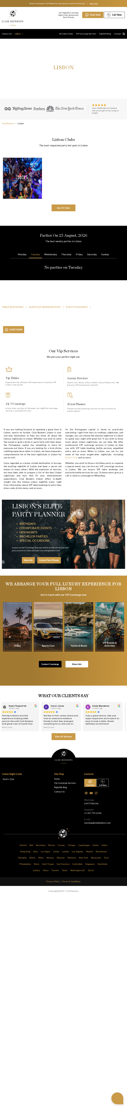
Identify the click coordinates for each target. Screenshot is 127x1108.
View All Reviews (63, 736)
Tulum (65, 870)
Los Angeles (77, 851)
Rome (36, 864)
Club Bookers (8, 123)
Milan (41, 857)
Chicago (71, 845)
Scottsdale (77, 864)
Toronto (55, 870)
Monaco (50, 857)
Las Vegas (45, 851)
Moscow (61, 857)
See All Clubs (63, 208)
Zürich (91, 870)
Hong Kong (25, 851)
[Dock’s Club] (22, 178)
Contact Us (59, 792)
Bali (31, 845)
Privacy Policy (53, 881)
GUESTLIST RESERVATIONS (45, 306)
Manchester (101, 851)
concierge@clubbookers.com (97, 823)
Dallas (96, 845)
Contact (117, 34)
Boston (51, 845)
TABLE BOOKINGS (12, 306)
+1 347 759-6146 (93, 813)
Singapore (90, 864)
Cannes (61, 845)
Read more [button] (25, 727)
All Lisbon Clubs (66, 34)
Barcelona (41, 845)
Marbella (22, 857)
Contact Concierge (50, 664)
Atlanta (23, 845)
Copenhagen (84, 845)
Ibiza (35, 851)
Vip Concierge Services (65, 783)
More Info (28, 560)
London (65, 851)
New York (83, 857)
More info (94, 3)
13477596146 (91, 803)
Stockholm (102, 864)
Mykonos (72, 857)
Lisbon (18, 34)
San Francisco (63, 864)
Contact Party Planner (49, 560)
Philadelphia (25, 864)
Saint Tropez (48, 864)
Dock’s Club (71, 457)
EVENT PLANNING (77, 306)
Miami (32, 857)
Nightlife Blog (105, 34)
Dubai (104, 845)
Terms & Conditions (71, 881)
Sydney (36, 870)
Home (57, 779)
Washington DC (77, 870)
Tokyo (46, 870)
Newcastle (96, 857)
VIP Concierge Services (86, 34)
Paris (106, 857)
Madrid (89, 851)
